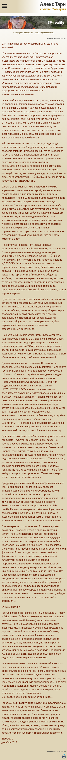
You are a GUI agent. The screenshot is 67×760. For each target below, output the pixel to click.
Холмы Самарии (53, 9)
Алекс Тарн (53, 4)
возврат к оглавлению (56, 38)
